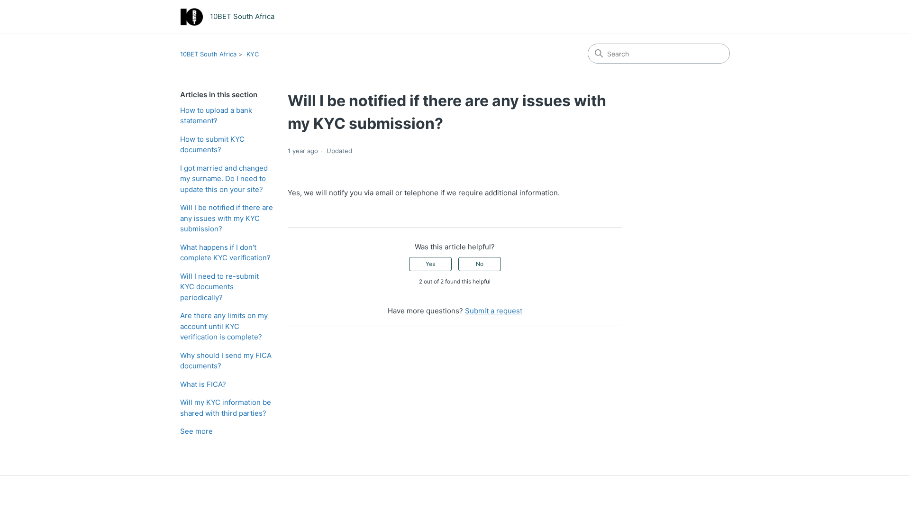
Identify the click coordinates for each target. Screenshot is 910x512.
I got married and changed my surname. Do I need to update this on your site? (224, 179)
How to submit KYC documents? (212, 145)
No (479, 263)
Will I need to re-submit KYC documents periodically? (219, 287)
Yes (430, 263)
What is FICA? (203, 384)
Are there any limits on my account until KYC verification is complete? (224, 326)
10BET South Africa (208, 54)
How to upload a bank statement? (216, 116)
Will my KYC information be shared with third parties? (225, 408)
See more (196, 431)
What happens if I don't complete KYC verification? (225, 253)
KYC (252, 54)
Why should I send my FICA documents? (226, 361)
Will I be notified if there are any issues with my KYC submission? (226, 218)
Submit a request (493, 310)
